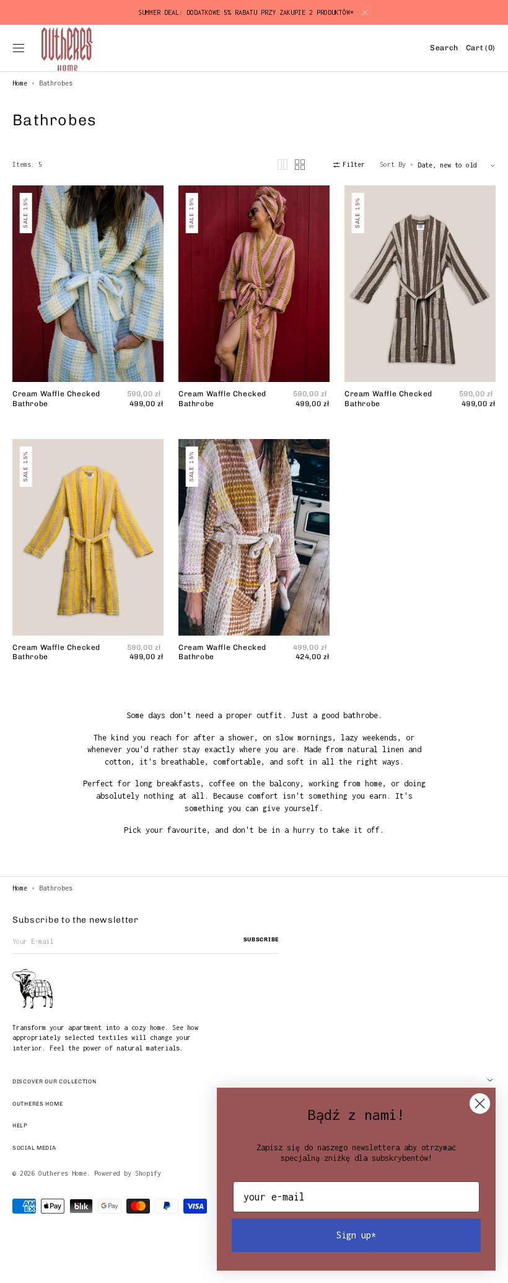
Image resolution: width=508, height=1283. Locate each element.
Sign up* (356, 1235)
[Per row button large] (282, 164)
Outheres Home (62, 1173)
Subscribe (261, 939)
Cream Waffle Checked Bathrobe (56, 398)
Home (19, 83)
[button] (18, 48)
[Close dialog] (480, 1103)
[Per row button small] (299, 164)
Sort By (393, 164)
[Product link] (88, 300)
